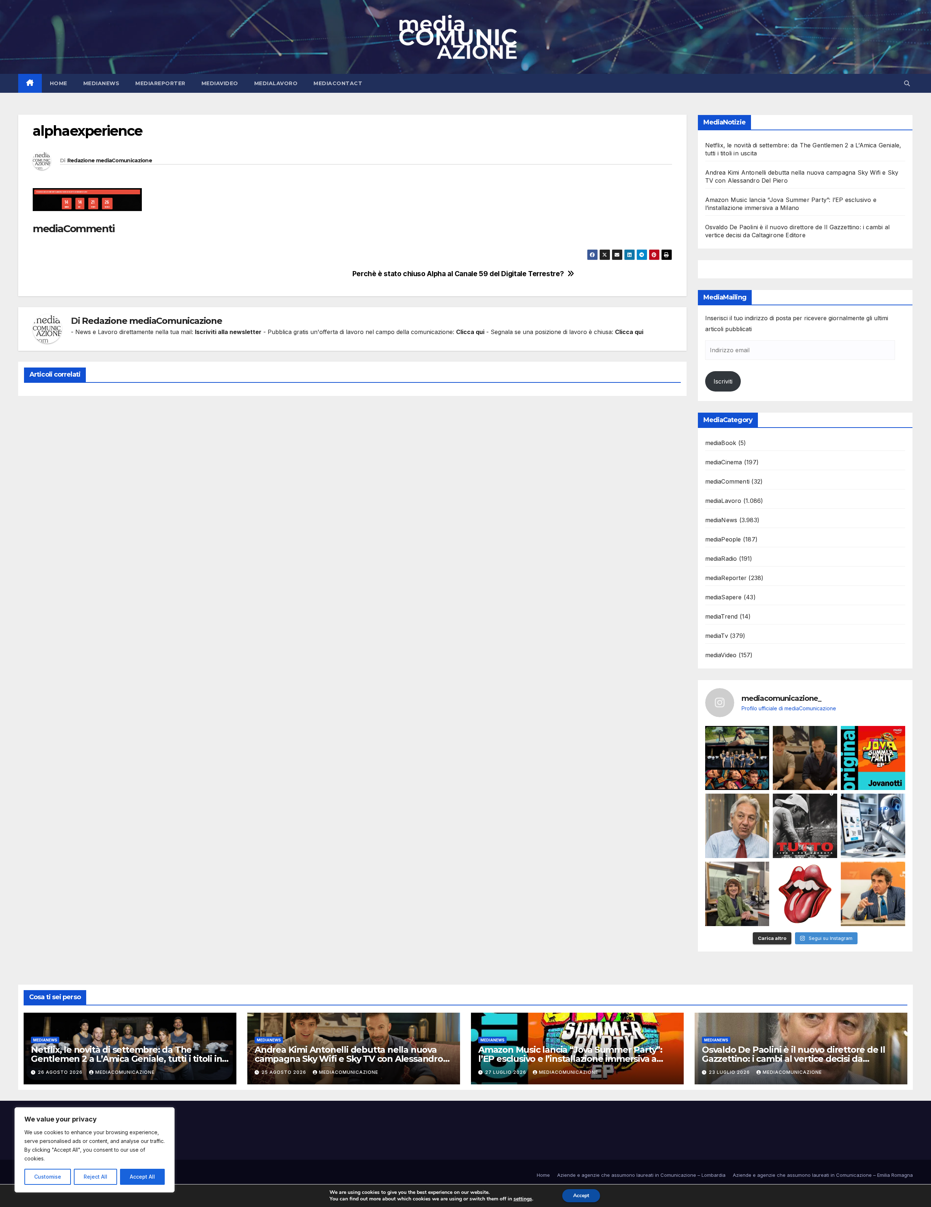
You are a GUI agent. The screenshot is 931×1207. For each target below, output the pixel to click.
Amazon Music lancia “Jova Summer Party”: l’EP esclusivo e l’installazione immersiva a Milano (570, 1058)
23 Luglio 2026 (730, 1072)
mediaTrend (721, 616)
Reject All (95, 1177)
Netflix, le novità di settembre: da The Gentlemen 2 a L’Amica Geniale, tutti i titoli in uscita (126, 1058)
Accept (581, 1195)
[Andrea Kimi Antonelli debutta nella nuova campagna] (805, 758)
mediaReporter (160, 83)
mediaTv (716, 635)
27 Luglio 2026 (506, 1072)
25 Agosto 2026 (284, 1072)
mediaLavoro (276, 83)
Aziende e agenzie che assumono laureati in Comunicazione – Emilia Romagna (823, 1175)
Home (58, 83)
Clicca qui (470, 332)
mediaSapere (723, 597)
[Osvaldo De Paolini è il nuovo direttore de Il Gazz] (737, 826)
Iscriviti (723, 381)
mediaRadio (721, 558)
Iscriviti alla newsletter (228, 332)
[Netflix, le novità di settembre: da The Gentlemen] (737, 758)
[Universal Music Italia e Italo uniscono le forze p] (805, 894)
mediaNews (101, 83)
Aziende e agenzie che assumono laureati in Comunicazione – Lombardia (641, 1175)
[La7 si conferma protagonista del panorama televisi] (873, 894)
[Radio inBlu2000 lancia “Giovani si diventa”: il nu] (737, 894)
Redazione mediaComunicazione (109, 160)
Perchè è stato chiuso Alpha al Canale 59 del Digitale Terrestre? (458, 274)
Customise (47, 1177)
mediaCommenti (727, 481)
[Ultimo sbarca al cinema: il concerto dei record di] (805, 826)
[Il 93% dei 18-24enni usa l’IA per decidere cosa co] (873, 826)
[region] (95, 1149)
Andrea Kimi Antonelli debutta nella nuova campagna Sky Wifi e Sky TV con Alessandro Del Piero (349, 1058)
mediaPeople (723, 539)
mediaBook (720, 442)
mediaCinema (723, 462)
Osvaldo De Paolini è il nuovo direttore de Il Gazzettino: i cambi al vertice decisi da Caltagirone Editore (793, 1058)
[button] (907, 83)
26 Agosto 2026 (61, 1072)
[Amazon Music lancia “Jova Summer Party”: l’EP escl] (873, 758)
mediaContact (337, 83)
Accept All (142, 1177)
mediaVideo (219, 83)
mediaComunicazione (125, 1072)
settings (523, 1199)
